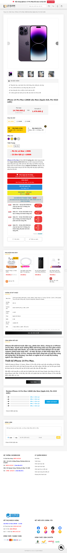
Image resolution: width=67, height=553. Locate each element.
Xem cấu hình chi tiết (33, 333)
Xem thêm (34, 382)
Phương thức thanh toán (40, 474)
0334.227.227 (17, 526)
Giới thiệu (37, 458)
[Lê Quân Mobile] (9, 6)
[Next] (57, 43)
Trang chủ (5, 12)
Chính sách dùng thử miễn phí (42, 471)
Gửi (58, 437)
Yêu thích (16, 239)
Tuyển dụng (37, 461)
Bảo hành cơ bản (17, 128)
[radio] (16, 129)
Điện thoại (11, 12)
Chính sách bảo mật (39, 463)
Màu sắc (10, 135)
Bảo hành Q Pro (37, 128)
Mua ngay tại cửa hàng (24, 175)
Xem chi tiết (51, 1)
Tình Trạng (11, 143)
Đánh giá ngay (52, 402)
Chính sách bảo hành (40, 466)
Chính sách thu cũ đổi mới (41, 469)
